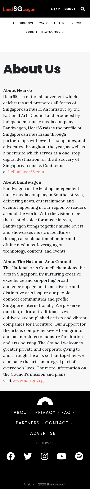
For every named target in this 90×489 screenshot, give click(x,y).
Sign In (55, 9)
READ (13, 23)
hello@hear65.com (26, 171)
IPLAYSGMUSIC (52, 32)
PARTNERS (28, 423)
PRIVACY (45, 412)
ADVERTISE (43, 433)
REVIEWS (74, 23)
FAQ (66, 412)
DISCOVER (28, 23)
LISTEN (59, 23)
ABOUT (22, 412)
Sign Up (69, 9)
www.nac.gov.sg (28, 380)
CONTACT (57, 423)
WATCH (45, 23)
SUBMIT (32, 32)
